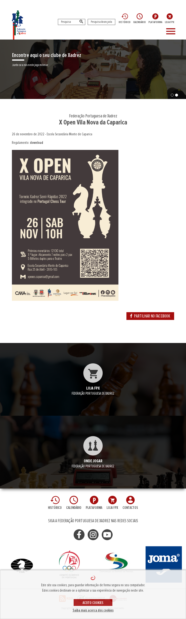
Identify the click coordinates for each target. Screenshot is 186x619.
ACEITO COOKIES (93, 603)
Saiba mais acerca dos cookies (93, 610)
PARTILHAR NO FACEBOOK (152, 316)
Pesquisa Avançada (101, 22)
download (36, 143)
